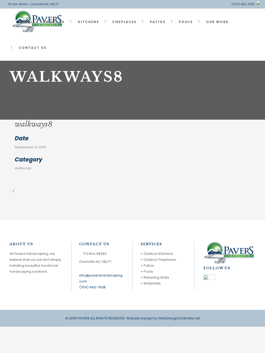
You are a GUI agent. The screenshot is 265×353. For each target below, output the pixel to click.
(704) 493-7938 (244, 4)
